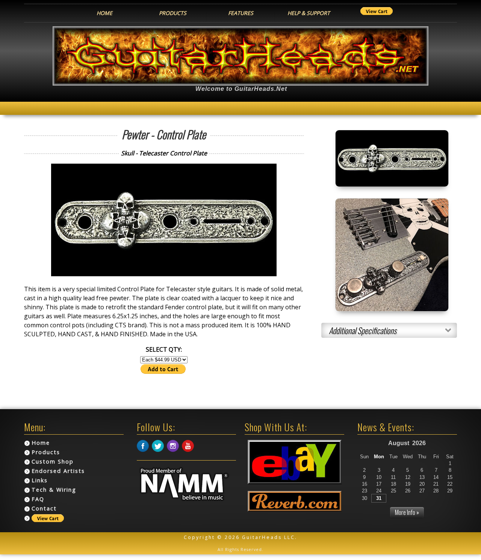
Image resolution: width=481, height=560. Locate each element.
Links (40, 480)
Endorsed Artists (58, 470)
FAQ (38, 499)
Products (46, 452)
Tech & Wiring (54, 489)
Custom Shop (53, 461)
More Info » (407, 512)
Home (41, 442)
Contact (44, 508)
